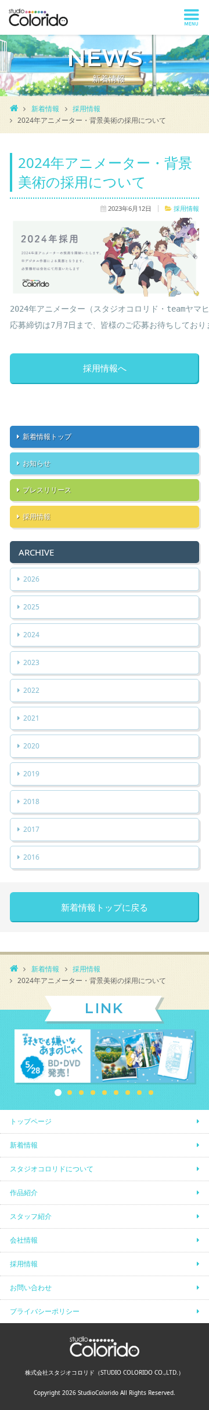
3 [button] (81, 1092)
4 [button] (93, 1092)
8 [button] (139, 1092)
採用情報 (86, 109)
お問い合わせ (31, 1287)
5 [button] (104, 1092)
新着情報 (45, 109)
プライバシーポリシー (45, 1311)
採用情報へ (105, 368)
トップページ (31, 1121)
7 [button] (127, 1092)
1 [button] (58, 1092)
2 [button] (69, 1092)
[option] (104, 1056)
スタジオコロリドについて (51, 1169)
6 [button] (116, 1092)
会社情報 (24, 1240)
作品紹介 (24, 1192)
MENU (191, 17)
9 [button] (151, 1092)
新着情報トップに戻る (104, 907)
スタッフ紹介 (31, 1216)
